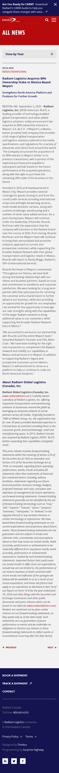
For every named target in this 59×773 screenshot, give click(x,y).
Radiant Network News (14, 71)
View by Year (15, 54)
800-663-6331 (21, 712)
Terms (29, 736)
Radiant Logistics (15, 722)
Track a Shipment (15, 683)
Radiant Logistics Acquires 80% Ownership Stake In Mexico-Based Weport (26, 82)
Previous (11, 647)
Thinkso (22, 744)
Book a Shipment (14, 675)
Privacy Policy (10, 736)
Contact (8, 691)
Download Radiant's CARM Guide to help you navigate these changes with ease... (25, 8)
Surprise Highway (33, 749)
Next (50, 647)
